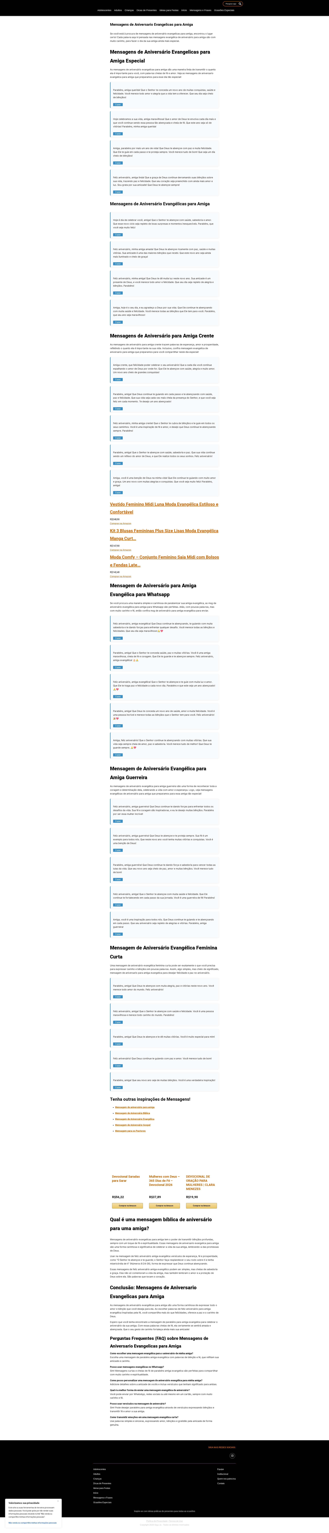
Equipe (220, 1469)
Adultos (118, 10)
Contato (221, 1483)
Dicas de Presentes (147, 10)
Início (184, 10)
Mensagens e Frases (200, 10)
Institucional (222, 1474)
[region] (33, 1513)
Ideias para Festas (169, 10)
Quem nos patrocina (226, 1479)
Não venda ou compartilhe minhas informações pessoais (33, 1523)
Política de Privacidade (156, 1521)
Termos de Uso (176, 1521)
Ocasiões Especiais (224, 10)
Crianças (129, 10)
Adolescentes (104, 10)
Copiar (118, 105)
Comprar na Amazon (120, 523)
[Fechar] (59, 1501)
